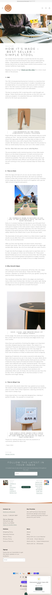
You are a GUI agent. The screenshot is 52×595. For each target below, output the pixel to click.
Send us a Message (9, 512)
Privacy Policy (7, 539)
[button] (2, 8)
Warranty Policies (8, 534)
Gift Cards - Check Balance (35, 539)
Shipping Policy (8, 532)
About (29, 532)
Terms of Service (8, 541)
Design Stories (10, 454)
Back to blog (26, 487)
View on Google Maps (10, 525)
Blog (28, 534)
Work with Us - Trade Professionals (38, 541)
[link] (45, 8)
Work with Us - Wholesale (35, 543)
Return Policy (7, 536)
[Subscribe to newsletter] (36, 473)
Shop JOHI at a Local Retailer (36, 536)
